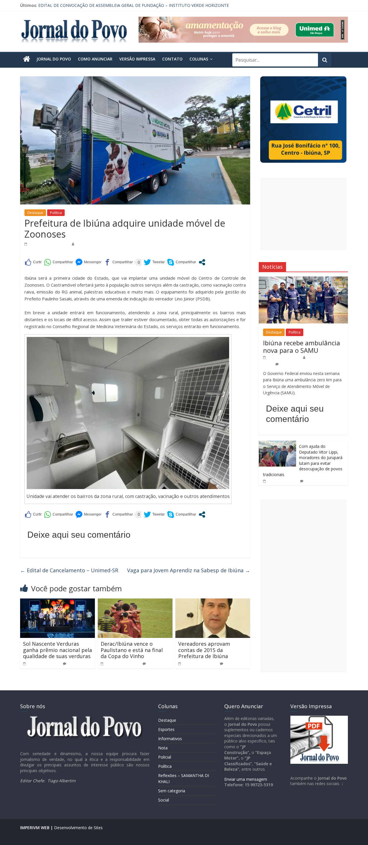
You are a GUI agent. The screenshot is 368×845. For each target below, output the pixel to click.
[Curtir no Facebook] (33, 262)
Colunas (198, 59)
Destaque (35, 212)
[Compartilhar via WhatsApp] (58, 262)
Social (163, 800)
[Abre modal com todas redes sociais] (202, 262)
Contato (172, 59)
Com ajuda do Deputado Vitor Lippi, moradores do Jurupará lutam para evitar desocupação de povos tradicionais (302, 460)
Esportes (166, 729)
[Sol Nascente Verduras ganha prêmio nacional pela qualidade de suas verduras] (57, 602)
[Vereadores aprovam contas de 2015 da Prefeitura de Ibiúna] (212, 602)
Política (56, 212)
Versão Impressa (137, 59)
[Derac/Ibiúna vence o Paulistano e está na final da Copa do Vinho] (135, 602)
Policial (164, 757)
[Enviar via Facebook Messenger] (88, 262)
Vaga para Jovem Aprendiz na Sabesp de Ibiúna (188, 570)
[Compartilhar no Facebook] (118, 262)
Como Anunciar (95, 59)
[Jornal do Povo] (26, 59)
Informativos (170, 738)
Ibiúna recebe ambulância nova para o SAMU (301, 346)
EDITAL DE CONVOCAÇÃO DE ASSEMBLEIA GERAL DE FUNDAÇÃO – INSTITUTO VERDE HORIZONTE (133, 5)
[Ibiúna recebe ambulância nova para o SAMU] (303, 279)
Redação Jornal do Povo (96, 243)
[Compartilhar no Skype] (181, 262)
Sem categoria (171, 790)
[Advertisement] (303, 214)
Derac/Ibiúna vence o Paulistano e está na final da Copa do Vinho (132, 650)
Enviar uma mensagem (245, 779)
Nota (163, 748)
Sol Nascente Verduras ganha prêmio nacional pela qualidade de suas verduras (57, 650)
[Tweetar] (154, 262)
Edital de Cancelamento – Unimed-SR (69, 570)
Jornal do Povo (54, 59)
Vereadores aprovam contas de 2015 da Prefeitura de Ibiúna (204, 650)
